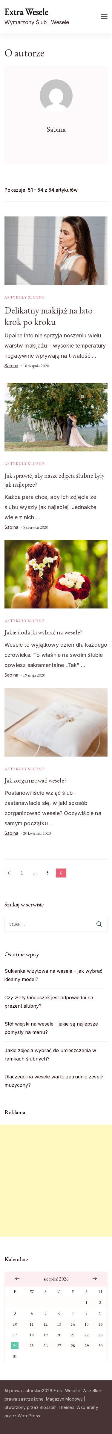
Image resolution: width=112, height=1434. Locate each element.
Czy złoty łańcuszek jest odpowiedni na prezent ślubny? (48, 1002)
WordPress (29, 1415)
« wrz (17, 1278)
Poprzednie (8, 873)
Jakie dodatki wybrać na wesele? (43, 632)
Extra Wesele (26, 12)
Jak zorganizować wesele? (35, 780)
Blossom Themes (57, 1407)
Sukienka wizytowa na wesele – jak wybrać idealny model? (53, 975)
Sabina (11, 365)
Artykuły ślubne (24, 297)
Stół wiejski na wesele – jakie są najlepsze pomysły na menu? (51, 1028)
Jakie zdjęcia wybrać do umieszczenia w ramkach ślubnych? (50, 1054)
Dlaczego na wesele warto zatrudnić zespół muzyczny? (54, 1081)
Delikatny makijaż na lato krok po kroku (48, 316)
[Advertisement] (56, 1181)
